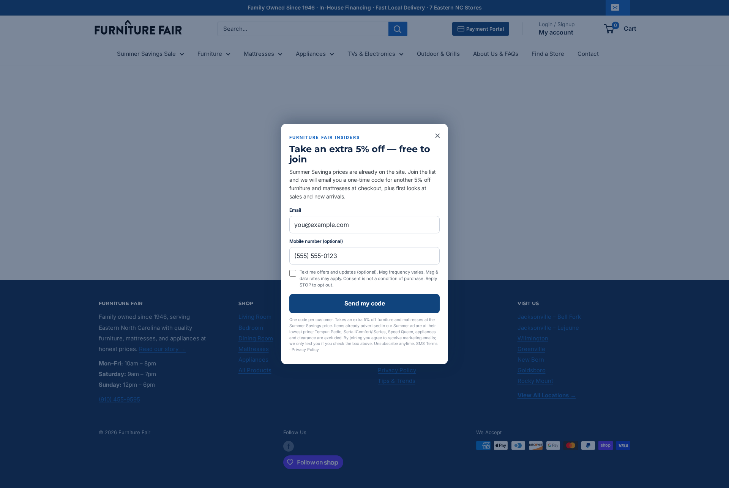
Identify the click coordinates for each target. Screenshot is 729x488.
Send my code (364, 303)
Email (295, 210)
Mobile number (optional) (316, 241)
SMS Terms (427, 343)
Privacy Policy (305, 349)
